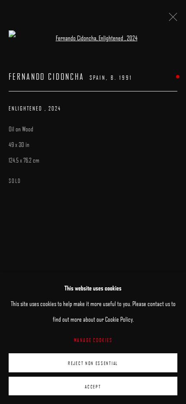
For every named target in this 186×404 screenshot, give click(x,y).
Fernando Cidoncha (46, 76)
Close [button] (170, 19)
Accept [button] (93, 386)
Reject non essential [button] (93, 363)
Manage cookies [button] (93, 340)
